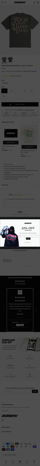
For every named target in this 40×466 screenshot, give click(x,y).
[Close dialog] (38, 220)
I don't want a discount (27, 242)
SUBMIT (28, 238)
